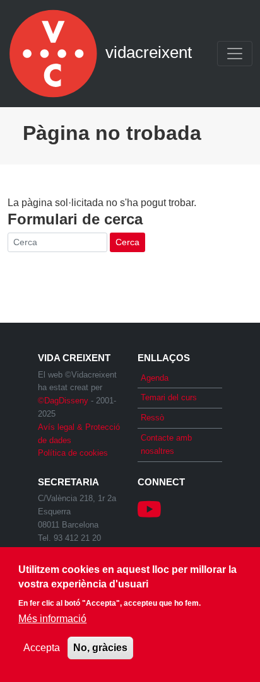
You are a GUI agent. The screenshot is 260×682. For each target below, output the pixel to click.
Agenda (154, 378)
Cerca (127, 242)
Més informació (52, 618)
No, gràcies (100, 647)
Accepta (41, 647)
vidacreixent (54, 53)
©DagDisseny (63, 400)
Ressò (152, 417)
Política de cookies (73, 453)
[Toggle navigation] (234, 53)
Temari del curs (169, 397)
